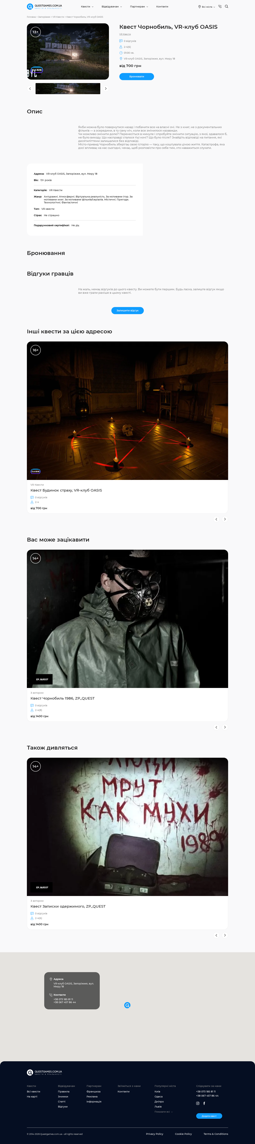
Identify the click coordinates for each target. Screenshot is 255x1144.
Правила (63, 1091)
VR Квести (58, 17)
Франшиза (93, 1091)
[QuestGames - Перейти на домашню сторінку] (44, 6)
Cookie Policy (183, 1134)
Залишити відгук (128, 310)
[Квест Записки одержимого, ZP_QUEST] (127, 844)
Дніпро (159, 1101)
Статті (61, 1101)
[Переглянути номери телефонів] (220, 6)
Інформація (94, 1101)
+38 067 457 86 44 (207, 1095)
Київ (157, 1091)
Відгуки (63, 1106)
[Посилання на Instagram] (197, 1103)
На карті (32, 1096)
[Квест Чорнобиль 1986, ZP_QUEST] (127, 636)
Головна (31, 17)
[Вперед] (225, 519)
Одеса (159, 1096)
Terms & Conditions (216, 1134)
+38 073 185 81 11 (206, 1091)
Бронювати (136, 76)
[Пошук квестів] (226, 6)
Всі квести (33, 1091)
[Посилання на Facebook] (204, 1103)
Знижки (63, 1096)
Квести (85, 6)
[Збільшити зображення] (68, 51)
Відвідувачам (110, 6)
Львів (158, 1106)
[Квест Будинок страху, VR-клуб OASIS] (127, 427)
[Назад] (216, 519)
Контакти (162, 6)
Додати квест (209, 1116)
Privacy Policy (154, 1134)
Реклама (92, 1096)
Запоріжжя (44, 17)
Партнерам (137, 6)
